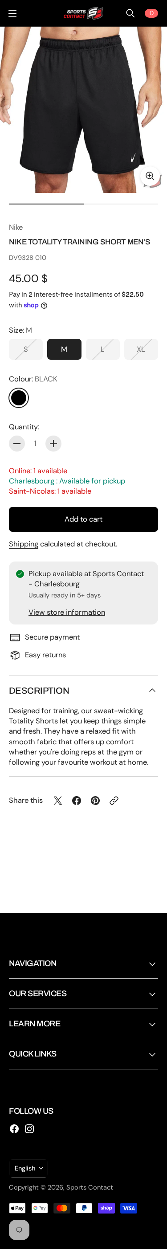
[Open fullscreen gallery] (150, 176)
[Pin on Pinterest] (95, 801)
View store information (67, 612)
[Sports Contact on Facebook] (14, 1128)
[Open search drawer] (130, 13)
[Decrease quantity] (17, 444)
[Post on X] (58, 801)
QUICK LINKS (33, 1053)
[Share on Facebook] (77, 801)
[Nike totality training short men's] (83, 110)
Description (39, 690)
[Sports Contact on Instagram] (29, 1128)
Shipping (23, 544)
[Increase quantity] (53, 444)
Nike (16, 227)
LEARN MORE (34, 1023)
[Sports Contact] (84, 13)
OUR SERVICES (37, 993)
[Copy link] (114, 801)
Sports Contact (89, 1187)
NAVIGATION (32, 963)
